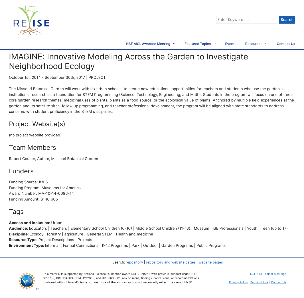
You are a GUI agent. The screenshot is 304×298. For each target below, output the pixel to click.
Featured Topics (198, 44)
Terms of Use (259, 282)
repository (134, 262)
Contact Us (286, 44)
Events (230, 44)
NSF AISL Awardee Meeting (148, 44)
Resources (253, 44)
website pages (211, 262)
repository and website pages (171, 262)
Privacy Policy (238, 282)
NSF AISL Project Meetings (268, 274)
